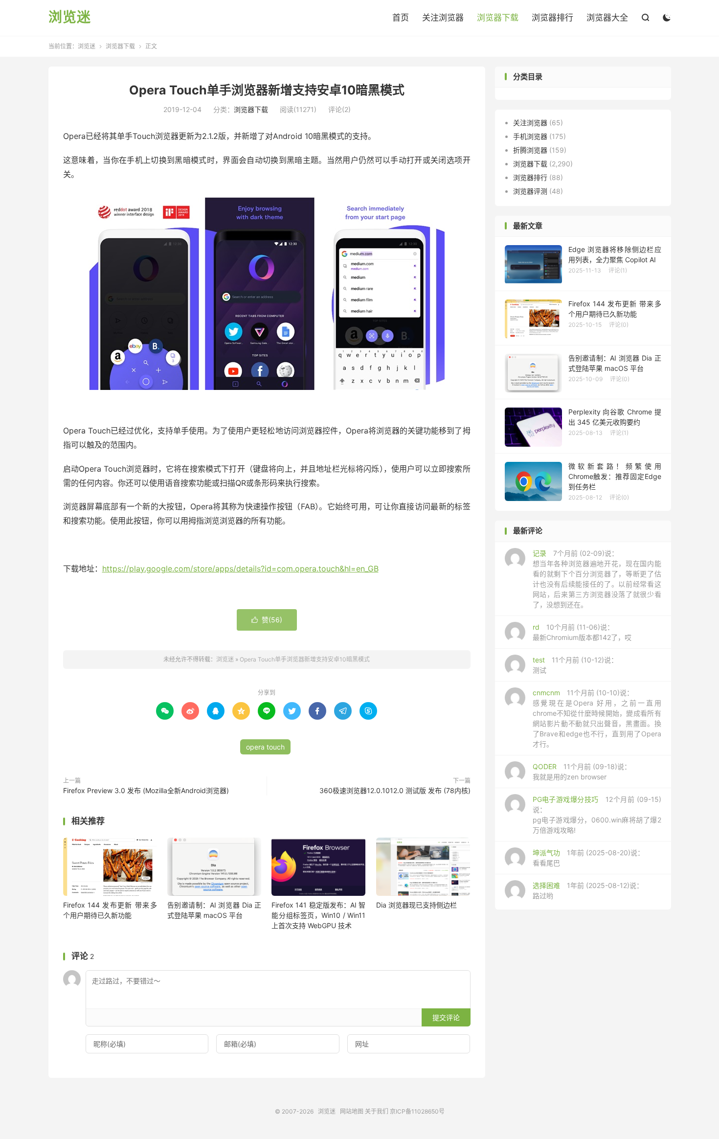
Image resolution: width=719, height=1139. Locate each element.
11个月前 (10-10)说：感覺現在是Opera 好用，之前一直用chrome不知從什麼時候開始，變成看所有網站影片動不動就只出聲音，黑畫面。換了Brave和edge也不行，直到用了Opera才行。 (597, 718)
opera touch (265, 747)
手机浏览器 (530, 136)
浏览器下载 (497, 18)
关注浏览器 (443, 18)
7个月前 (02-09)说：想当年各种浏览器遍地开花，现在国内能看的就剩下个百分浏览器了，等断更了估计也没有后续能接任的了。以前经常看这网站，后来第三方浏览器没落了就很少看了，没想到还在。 (597, 579)
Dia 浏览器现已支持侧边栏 (416, 905)
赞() (266, 619)
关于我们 (376, 1111)
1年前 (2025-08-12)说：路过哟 (588, 890)
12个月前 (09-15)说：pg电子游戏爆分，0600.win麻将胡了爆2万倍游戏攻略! (597, 814)
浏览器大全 (607, 18)
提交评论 (446, 1017)
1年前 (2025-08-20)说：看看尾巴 (588, 857)
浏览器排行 (552, 18)
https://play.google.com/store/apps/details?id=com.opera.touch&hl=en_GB (240, 568)
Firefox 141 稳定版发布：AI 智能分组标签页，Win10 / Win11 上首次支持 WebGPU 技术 (318, 915)
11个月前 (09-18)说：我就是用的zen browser (582, 771)
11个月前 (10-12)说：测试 (575, 665)
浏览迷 (69, 17)
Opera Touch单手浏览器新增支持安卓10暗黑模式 (266, 90)
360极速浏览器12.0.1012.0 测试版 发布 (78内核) (395, 790)
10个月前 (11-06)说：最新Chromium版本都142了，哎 (582, 632)
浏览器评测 (530, 191)
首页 (400, 18)
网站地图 (351, 1111)
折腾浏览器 (530, 150)
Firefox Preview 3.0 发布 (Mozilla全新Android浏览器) (146, 790)
